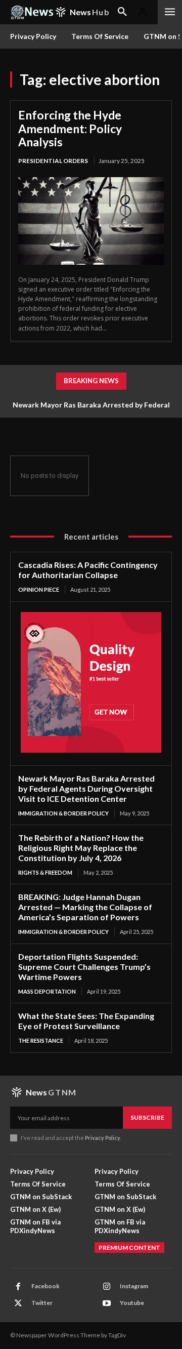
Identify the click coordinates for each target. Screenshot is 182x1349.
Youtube (132, 1302)
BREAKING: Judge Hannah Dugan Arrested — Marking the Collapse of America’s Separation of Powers (85, 907)
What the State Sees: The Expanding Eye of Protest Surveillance (86, 1021)
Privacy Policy (102, 1137)
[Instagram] (107, 1287)
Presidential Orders (53, 161)
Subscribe (147, 1117)
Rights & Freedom (45, 872)
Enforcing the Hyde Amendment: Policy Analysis (70, 128)
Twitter (42, 1302)
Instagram (134, 1286)
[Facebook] (18, 1287)
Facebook (45, 1286)
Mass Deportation (47, 991)
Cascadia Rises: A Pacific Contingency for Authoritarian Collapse (88, 570)
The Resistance (40, 1040)
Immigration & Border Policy (63, 813)
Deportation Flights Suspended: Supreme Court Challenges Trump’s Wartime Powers (84, 967)
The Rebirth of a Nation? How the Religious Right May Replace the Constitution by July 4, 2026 (81, 848)
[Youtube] (107, 1303)
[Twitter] (18, 1303)
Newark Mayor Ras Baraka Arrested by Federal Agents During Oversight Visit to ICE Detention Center (86, 788)
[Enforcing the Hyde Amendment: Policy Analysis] (91, 221)
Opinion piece (38, 589)
